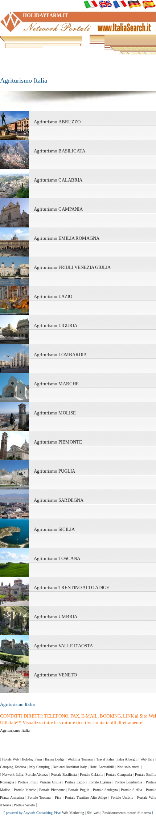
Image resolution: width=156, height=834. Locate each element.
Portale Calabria (91, 775)
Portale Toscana (39, 797)
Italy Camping (39, 767)
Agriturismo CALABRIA (58, 180)
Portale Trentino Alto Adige (86, 797)
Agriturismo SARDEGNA (58, 500)
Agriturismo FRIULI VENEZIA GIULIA (72, 267)
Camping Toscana (13, 767)
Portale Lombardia (128, 782)
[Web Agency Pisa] (78, 826)
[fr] (119, 4)
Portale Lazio (75, 782)
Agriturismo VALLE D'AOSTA (63, 645)
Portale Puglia (78, 790)
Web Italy (147, 759)
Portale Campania (119, 775)
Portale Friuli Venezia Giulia (39, 782)
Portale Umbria (122, 797)
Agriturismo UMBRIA (55, 616)
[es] (148, 4)
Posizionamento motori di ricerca (126, 813)
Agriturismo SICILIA (54, 529)
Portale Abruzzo (36, 775)
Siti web (93, 813)
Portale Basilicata (64, 775)
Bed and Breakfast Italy (70, 767)
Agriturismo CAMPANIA (58, 209)
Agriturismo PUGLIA (54, 471)
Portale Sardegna (105, 790)
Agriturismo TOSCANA (57, 558)
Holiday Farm (32, 759)
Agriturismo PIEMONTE (58, 442)
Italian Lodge (54, 759)
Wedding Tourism (80, 759)
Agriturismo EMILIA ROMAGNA (66, 238)
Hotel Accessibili (102, 767)
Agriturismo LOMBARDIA (60, 354)
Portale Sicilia (131, 790)
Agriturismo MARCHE (56, 383)
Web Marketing (73, 813)
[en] (105, 4)
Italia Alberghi (126, 759)
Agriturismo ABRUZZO (57, 121)
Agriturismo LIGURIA (55, 325)
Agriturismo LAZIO (53, 296)
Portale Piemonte (52, 790)
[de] (134, 4)
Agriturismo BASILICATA (59, 151)
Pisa (58, 797)
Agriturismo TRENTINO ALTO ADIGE (71, 587)
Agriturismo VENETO (55, 675)
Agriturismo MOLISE (55, 413)
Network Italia (12, 775)
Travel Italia (105, 759)
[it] (90, 4)
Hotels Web (10, 759)
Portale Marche (25, 790)
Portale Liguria (100, 782)
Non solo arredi (128, 767)
